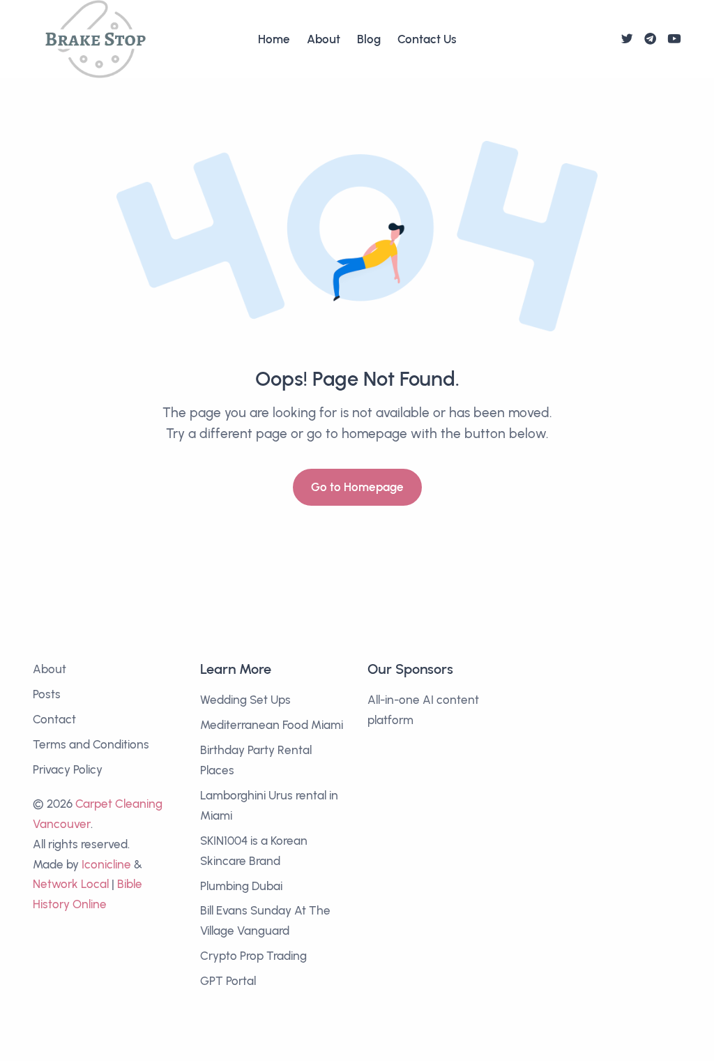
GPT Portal (228, 981)
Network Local (71, 884)
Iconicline (106, 864)
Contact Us (427, 39)
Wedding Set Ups (245, 700)
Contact (54, 719)
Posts (47, 694)
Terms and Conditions (91, 744)
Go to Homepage (357, 487)
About (323, 39)
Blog (369, 39)
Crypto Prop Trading (253, 956)
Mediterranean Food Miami (271, 725)
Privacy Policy (67, 769)
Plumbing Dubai (241, 886)
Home (274, 39)
